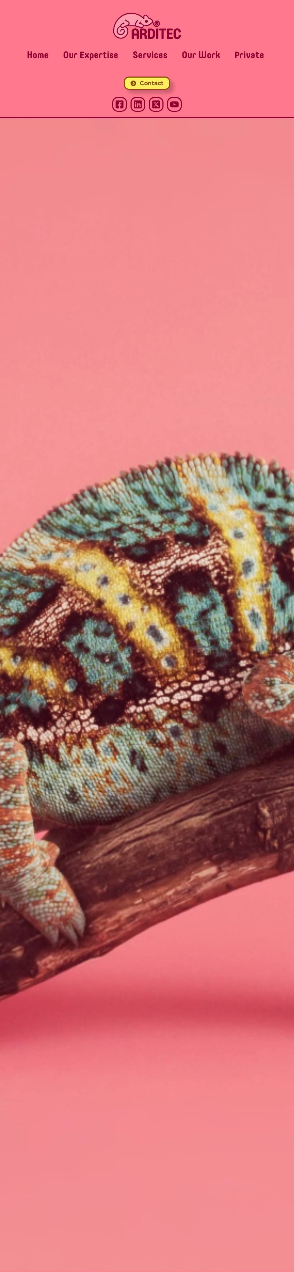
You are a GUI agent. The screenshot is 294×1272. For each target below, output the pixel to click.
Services (150, 55)
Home (38, 55)
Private (249, 55)
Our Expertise (90, 55)
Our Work (201, 55)
